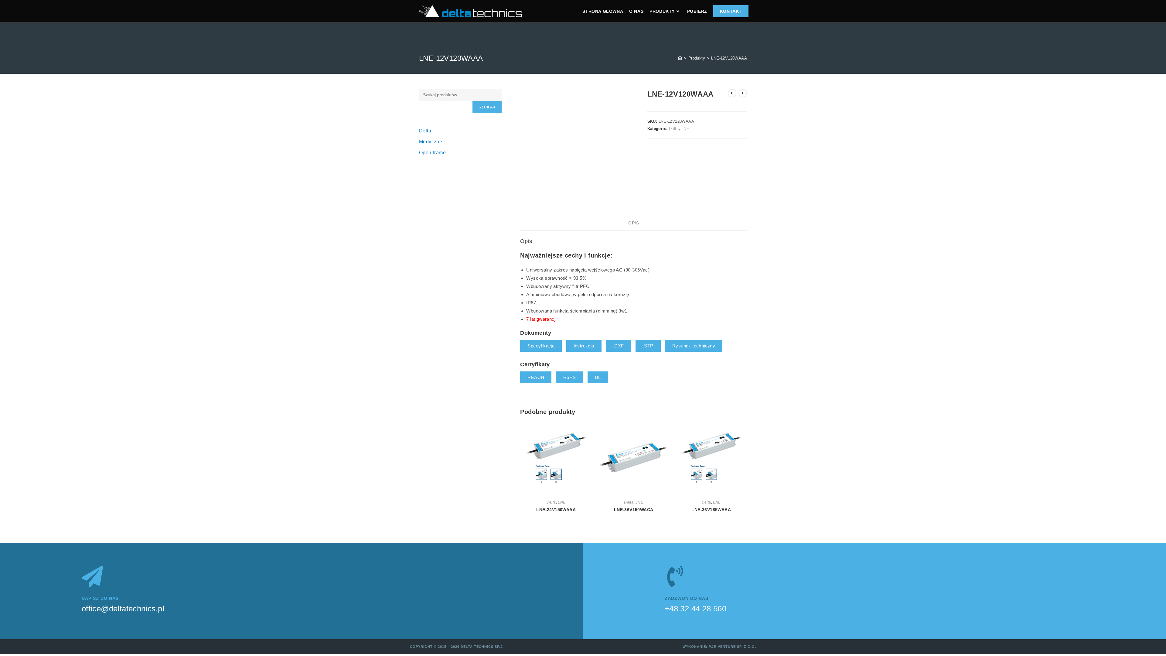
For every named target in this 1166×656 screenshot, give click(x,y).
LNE (685, 128)
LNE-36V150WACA (633, 509)
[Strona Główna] (680, 58)
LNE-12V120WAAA (729, 58)
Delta (674, 128)
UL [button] (598, 377)
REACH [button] (535, 377)
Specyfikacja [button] (540, 345)
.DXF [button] (618, 345)
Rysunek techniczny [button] (693, 345)
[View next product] (742, 93)
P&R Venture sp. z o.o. (732, 646)
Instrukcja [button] (584, 345)
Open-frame (432, 152)
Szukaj (487, 107)
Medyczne (430, 141)
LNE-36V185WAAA (711, 509)
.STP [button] (648, 345)
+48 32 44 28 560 (695, 608)
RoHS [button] (569, 377)
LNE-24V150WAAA (556, 509)
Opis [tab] (633, 223)
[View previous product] (732, 93)
